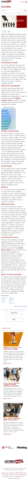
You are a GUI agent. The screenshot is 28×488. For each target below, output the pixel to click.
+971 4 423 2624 (19, 470)
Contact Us (5, 473)
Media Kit (12, 473)
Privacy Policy (9, 474)
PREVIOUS (14, 313)
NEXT (14, 319)
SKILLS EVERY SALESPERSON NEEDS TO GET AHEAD (12, 419)
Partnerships (19, 473)
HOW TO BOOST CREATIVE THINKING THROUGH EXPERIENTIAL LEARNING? (11, 385)
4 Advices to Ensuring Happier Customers (3, 300)
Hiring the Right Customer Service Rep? (20, 21)
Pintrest (9, 32)
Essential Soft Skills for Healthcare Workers (12, 348)
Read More (7, 363)
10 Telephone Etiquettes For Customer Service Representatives (12, 301)
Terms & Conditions (20, 474)
